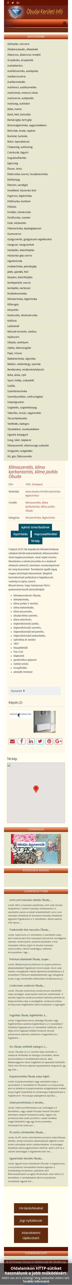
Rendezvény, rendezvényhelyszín (25, 369)
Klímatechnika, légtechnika (22, 298)
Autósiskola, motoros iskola (22, 92)
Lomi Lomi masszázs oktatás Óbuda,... (30, 899)
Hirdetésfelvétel (31, 1208)
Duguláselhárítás (16, 157)
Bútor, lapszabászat (18, 141)
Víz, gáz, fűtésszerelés (19, 456)
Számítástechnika (17, 391)
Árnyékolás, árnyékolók (20, 60)
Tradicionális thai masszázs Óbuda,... (29, 929)
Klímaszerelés (33, 502)
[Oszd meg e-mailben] (12, 741)
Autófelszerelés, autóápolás (22, 71)
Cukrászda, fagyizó (17, 152)
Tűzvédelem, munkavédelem (23, 429)
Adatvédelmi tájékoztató (31, 1235)
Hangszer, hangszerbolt (20, 244)
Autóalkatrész (15, 65)
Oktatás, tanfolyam (17, 342)
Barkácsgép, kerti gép (19, 119)
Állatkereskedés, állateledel (22, 49)
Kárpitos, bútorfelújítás (20, 277)
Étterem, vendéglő (17, 185)
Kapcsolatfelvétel (45, 534)
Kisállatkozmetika (17, 293)
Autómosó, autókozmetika (21, 87)
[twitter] (13, 2)
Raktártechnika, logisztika (21, 358)
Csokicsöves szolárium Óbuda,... (27, 985)
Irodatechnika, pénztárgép (22, 266)
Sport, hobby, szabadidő (20, 380)
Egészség (12, 163)
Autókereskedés (16, 81)
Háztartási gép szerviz (19, 255)
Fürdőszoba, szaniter (19, 217)
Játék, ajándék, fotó (17, 271)
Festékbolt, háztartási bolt (21, 190)
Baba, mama (14, 109)
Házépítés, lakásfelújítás (20, 250)
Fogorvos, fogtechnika (19, 195)
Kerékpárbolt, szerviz (19, 282)
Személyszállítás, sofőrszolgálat (25, 396)
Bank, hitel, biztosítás (19, 114)
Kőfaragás (13, 304)
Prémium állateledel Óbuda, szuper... (29, 959)
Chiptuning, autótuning (20, 147)
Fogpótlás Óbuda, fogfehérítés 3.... (28, 1015)
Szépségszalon (15, 402)
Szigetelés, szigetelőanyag (22, 407)
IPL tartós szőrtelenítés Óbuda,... (27, 1132)
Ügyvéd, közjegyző (17, 434)
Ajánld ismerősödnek (35, 527)
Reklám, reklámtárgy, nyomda (24, 364)
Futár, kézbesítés (16, 223)
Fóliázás (11, 206)
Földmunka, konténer (19, 201)
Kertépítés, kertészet (18, 288)
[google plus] (18, 2)
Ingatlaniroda (14, 261)
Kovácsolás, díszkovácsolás (22, 315)
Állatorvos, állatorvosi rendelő (24, 54)
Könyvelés (13, 309)
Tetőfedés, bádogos (18, 423)
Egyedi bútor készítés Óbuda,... (26, 1158)
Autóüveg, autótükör (18, 103)
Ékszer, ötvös (14, 168)
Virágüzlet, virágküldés (20, 450)
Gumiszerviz (14, 233)
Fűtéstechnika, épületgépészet (24, 228)
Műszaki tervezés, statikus (22, 331)
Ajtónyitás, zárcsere (18, 43)
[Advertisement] (39, 1193)
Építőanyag (13, 179)
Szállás (11, 385)
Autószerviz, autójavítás (20, 98)
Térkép (35, 541)
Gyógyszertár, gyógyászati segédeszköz (29, 239)
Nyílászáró (13, 336)
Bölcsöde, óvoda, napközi (21, 130)
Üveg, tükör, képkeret (19, 440)
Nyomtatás (20, 534)
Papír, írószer (14, 353)
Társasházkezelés (17, 418)
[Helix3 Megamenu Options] (63, 23)
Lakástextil (13, 326)
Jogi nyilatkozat (31, 1220)
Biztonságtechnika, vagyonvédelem (27, 125)
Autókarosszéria (16, 76)
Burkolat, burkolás (17, 136)
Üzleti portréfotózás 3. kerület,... (27, 1102)
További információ (36, 1281)
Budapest (37, 484)
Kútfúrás (12, 320)
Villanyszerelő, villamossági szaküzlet (28, 445)
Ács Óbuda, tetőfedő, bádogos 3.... (28, 1046)
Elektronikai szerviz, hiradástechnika (27, 174)
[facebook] (8, 2)
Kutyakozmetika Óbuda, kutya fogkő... (30, 1076)
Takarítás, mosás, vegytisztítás (24, 412)
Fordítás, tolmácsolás (19, 212)
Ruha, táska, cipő (16, 374)
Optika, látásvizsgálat (19, 347)
